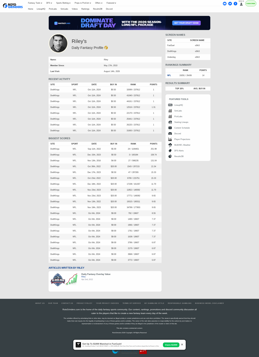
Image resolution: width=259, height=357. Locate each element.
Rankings (85, 9)
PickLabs (53, 9)
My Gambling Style (154, 303)
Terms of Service (132, 303)
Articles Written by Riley (66, 268)
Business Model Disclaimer (209, 303)
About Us (40, 303)
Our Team (53, 303)
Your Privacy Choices (107, 303)
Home (30, 9)
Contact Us (67, 303)
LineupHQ (41, 9)
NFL (169, 75)
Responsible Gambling (180, 303)
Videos (75, 9)
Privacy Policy (84, 303)
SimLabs (64, 9)
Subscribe (250, 3)
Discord (109, 9)
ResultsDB (97, 9)
